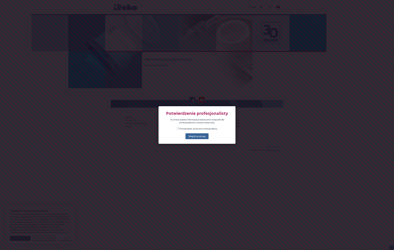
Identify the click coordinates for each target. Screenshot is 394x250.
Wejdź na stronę (197, 136)
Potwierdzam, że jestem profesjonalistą (198, 128)
